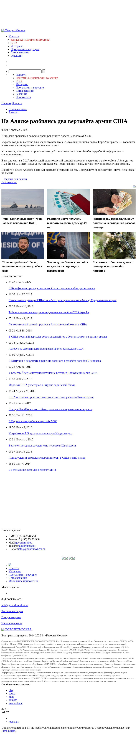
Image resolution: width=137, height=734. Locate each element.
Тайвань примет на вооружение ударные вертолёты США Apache (49, 312)
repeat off (14, 721)
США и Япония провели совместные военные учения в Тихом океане (51, 397)
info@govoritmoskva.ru (31, 548)
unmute (13, 699)
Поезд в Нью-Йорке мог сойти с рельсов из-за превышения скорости (50, 409)
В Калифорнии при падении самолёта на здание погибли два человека (52, 288)
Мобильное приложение (23, 581)
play (11, 690)
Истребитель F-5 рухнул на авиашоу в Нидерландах (40, 433)
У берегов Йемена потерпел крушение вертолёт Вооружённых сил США (53, 372)
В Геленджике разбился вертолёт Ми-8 (32, 469)
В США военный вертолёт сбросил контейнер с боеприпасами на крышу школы (58, 336)
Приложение (23, 97)
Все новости (9, 182)
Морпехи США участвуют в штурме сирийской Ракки (42, 384)
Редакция (16, 55)
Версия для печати (15, 179)
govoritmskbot (23, 542)
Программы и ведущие (25, 49)
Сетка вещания (20, 52)
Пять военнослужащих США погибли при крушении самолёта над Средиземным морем (62, 300)
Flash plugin (8, 730)
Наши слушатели (11, 623)
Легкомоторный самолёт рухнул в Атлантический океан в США (48, 324)
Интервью (17, 46)
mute (11, 696)
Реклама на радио (12, 611)
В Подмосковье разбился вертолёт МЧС (33, 421)
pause (12, 693)
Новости (14, 36)
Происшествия (18, 109)
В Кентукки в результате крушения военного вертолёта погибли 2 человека (55, 360)
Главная (6, 103)
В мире (13, 112)
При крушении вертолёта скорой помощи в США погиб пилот (47, 457)
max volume (15, 703)
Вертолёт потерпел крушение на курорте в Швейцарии (42, 445)
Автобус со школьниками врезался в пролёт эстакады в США (46, 348)
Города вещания (11, 617)
